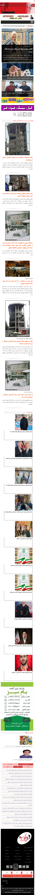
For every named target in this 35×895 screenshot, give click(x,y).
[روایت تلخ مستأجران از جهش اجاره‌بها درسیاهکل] (17, 71)
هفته (28, 767)
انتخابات (7, 859)
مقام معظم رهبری (28, 847)
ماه (17, 767)
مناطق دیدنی (28, 862)
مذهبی (17, 853)
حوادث (28, 859)
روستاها (7, 856)
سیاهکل (7, 850)
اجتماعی (28, 856)
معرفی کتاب (17, 859)
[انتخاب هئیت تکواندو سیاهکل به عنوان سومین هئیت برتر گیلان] (17, 88)
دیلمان (7, 853)
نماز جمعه (17, 850)
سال (8, 767)
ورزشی (28, 853)
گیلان (17, 847)
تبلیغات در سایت (28, 850)
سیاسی (7, 847)
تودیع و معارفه (17, 856)
